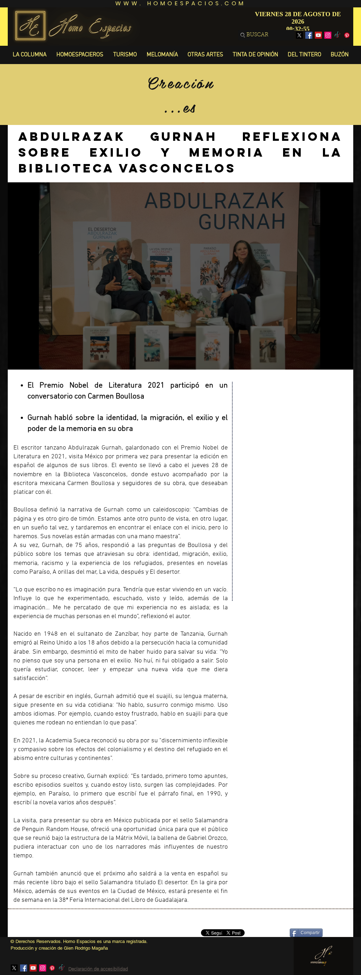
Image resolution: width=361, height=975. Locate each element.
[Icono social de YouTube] (318, 35)
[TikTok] (337, 35)
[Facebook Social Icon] (308, 35)
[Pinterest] (346, 35)
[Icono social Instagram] (327, 35)
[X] (299, 35)
